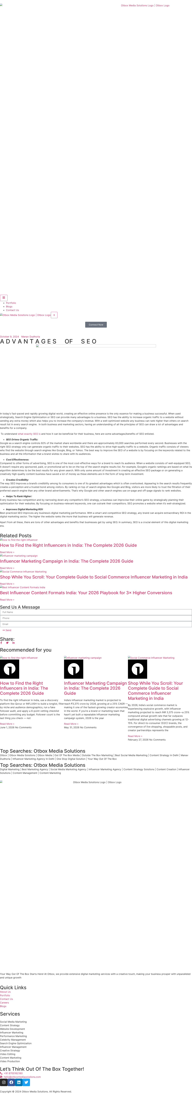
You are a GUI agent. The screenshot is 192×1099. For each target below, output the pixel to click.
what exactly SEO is (29, 433)
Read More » (7, 552)
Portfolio (11, 302)
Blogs (9, 306)
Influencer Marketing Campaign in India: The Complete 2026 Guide (66, 561)
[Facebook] (11, 1082)
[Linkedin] (18, 1082)
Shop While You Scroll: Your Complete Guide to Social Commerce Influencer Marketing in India (94, 577)
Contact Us (12, 310)
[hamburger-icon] (4, 298)
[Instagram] (4, 1082)
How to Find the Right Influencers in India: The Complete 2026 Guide (68, 545)
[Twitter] (26, 1082)
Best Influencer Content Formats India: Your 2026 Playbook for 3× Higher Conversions (86, 592)
